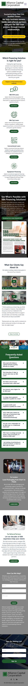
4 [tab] (16, 347)
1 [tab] (9, 347)
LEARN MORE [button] (14, 504)
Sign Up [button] (14, 661)
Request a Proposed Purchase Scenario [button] (14, 82)
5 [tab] (19, 347)
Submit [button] (14, 603)
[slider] (14, 288)
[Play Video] (3, 288)
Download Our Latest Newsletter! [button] (12, 218)
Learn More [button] (14, 105)
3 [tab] (14, 347)
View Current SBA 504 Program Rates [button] (14, 36)
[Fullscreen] (24, 288)
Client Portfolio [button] (14, 334)
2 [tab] (11, 347)
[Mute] (22, 288)
